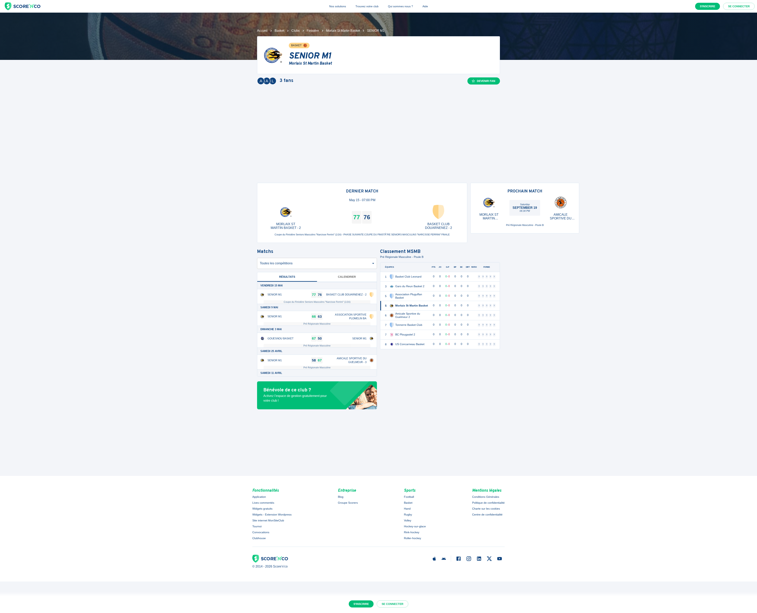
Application (259, 496)
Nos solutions (337, 6)
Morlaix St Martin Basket (343, 30)
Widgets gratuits (262, 508)
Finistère (313, 30)
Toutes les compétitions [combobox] (276, 263)
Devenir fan (486, 81)
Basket (279, 30)
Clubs (295, 30)
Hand (407, 508)
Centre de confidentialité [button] (487, 514)
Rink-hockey (411, 532)
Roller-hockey (412, 538)
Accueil (262, 30)
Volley (407, 520)
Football (409, 496)
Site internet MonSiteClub (268, 520)
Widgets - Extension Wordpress (272, 514)
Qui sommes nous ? (400, 6)
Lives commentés (263, 502)
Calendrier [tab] (347, 276)
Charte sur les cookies (486, 508)
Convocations (260, 532)
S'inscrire (707, 6)
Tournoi (257, 526)
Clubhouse (259, 538)
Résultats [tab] (287, 276)
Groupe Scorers (348, 502)
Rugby (408, 514)
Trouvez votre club (366, 6)
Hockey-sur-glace (415, 526)
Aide (425, 6)
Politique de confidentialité (488, 502)
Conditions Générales (485, 496)
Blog (340, 496)
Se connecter (739, 6)
